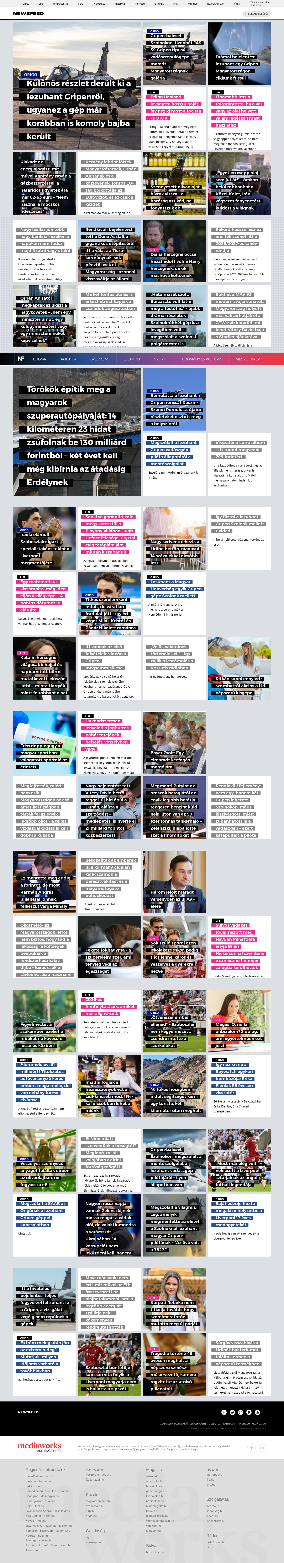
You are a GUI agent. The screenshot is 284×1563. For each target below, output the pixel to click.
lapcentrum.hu (215, 1521)
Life (41, 3)
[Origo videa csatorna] (249, 1412)
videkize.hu (153, 1525)
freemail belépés (256, 14)
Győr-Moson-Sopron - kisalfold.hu (48, 1511)
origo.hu (91, 1516)
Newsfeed (99, 3)
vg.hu (89, 1537)
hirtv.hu (90, 1511)
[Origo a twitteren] (232, 1412)
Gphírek (159, 3)
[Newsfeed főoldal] (28, 1412)
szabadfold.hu (95, 1506)
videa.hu (212, 1516)
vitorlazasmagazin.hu (160, 1520)
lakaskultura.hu (156, 1486)
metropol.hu (214, 1474)
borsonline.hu (155, 1552)
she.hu (210, 1484)
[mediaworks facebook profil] (251, 1447)
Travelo (140, 3)
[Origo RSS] (257, 1412)
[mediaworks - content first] (39, 1447)
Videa (81, 3)
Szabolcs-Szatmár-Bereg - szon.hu (49, 1545)
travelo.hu (152, 1511)
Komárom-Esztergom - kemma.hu (48, 1530)
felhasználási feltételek (202, 1424)
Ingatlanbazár (215, 3)
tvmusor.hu (153, 1530)
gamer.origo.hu (156, 1491)
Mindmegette (60, 3)
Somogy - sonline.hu (39, 1540)
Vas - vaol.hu (94, 1469)
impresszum (243, 1424)
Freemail (120, 3)
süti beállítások (226, 1424)
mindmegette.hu (157, 1506)
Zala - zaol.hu (95, 1479)
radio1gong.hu (216, 1542)
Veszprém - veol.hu (98, 1474)
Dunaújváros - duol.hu (40, 1501)
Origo (26, 3)
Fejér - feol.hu (35, 1506)
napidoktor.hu (155, 1501)
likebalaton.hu (155, 1496)
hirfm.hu (211, 1547)
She (175, 3)
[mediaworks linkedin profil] (262, 1447)
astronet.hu (153, 1476)
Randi (193, 3)
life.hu (210, 1479)
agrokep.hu (93, 1542)
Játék (237, 3)
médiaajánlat (259, 1424)
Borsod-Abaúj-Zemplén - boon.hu (48, 1491)
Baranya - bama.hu (38, 1481)
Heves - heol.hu (36, 1520)
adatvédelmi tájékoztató (173, 1424)
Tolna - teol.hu (35, 1550)
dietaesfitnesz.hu (157, 1515)
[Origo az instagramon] (240, 1412)
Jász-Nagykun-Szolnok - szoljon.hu (49, 1525)
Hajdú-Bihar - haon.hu (40, 1515)
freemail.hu (213, 1506)
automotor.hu (155, 1481)
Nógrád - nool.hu (37, 1535)
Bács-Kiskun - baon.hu (40, 1476)
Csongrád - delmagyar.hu (42, 1496)
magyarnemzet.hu (98, 1501)
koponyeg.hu (214, 1511)
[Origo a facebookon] (224, 1412)
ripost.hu (212, 1469)
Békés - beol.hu (36, 1486)
